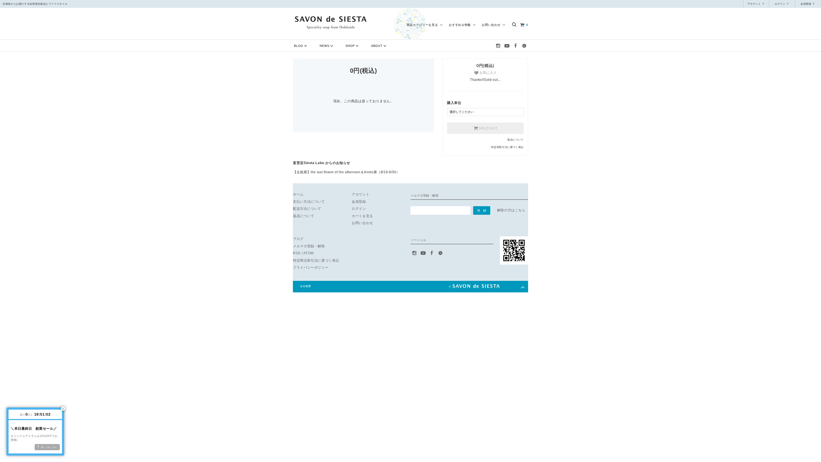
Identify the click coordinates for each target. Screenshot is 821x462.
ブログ (298, 239)
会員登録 (806, 3)
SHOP (350, 45)
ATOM (308, 253)
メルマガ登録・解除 (309, 246)
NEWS (324, 45)
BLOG (298, 45)
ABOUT (376, 45)
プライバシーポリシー (310, 267)
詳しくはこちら (49, 447)
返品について (515, 139)
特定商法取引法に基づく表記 (316, 260)
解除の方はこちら (511, 210)
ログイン (780, 3)
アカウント (754, 3)
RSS (297, 253)
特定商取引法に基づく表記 (507, 147)
